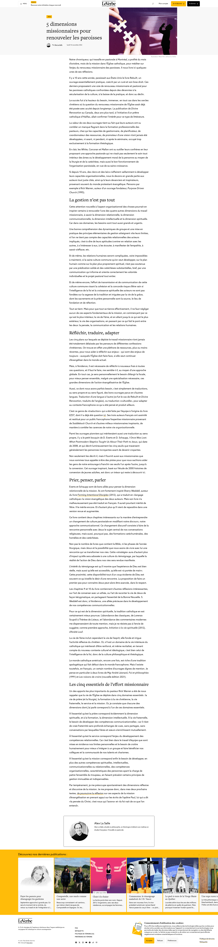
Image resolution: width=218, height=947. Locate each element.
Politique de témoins (207, 939)
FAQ (76, 928)
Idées (49, 16)
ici (105, 415)
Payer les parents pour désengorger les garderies (32, 898)
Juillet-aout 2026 (101, 893)
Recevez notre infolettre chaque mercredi (46, 5)
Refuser (160, 940)
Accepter (149, 940)
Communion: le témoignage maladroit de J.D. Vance (142, 898)
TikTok (93, 942)
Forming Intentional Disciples (93, 495)
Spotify (90, 942)
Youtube (86, 942)
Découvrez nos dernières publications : (42, 854)
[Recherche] (153, 3)
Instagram (83, 942)
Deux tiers (29, 942)
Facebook (76, 942)
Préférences (172, 940)
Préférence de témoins (83, 937)
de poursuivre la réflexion (90, 793)
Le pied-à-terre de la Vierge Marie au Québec (180, 898)
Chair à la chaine (100, 896)
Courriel (96, 942)
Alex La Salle (58, 45)
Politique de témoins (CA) (84, 934)
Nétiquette (79, 931)
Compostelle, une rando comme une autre (71, 898)
